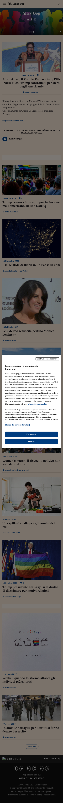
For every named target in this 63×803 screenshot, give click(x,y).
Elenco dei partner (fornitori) (17, 425)
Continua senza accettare (47, 359)
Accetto (31, 441)
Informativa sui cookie (37, 404)
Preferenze (31, 434)
